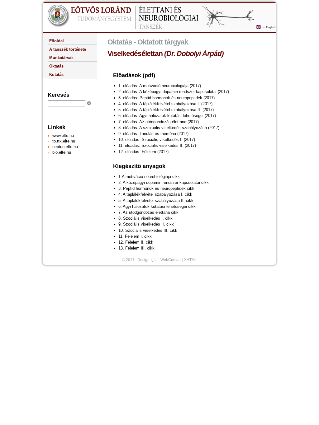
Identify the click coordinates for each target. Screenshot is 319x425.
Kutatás (56, 74)
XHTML (190, 260)
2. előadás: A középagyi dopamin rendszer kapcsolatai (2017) (173, 91)
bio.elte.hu (61, 152)
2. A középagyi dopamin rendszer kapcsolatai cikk (163, 182)
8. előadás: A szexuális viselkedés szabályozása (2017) (168, 127)
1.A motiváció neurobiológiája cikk (149, 176)
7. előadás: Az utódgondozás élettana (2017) (158, 121)
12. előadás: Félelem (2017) (143, 151)
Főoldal (56, 41)
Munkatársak (61, 57)
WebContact (170, 260)
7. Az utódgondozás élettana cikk (148, 212)
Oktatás (119, 42)
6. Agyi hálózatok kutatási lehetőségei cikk (157, 206)
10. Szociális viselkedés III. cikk (147, 230)
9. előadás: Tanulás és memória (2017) (153, 133)
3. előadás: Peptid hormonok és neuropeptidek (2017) (166, 98)
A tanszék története (67, 49)
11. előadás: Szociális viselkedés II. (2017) (157, 145)
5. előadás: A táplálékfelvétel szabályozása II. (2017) (166, 109)
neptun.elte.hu (65, 146)
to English (269, 27)
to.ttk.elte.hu (63, 141)
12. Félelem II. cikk (135, 242)
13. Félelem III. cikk (136, 248)
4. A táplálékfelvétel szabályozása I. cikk (155, 194)
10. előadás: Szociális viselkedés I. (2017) (156, 139)
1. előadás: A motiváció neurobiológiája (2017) (159, 85)
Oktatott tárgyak (162, 42)
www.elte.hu (63, 135)
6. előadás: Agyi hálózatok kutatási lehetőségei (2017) (167, 115)
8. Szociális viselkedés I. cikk (145, 218)
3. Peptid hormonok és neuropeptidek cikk (156, 188)
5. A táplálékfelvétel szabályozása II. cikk (155, 200)
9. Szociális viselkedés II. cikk (146, 224)
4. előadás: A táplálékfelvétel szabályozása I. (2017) (165, 103)
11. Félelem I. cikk (135, 236)
